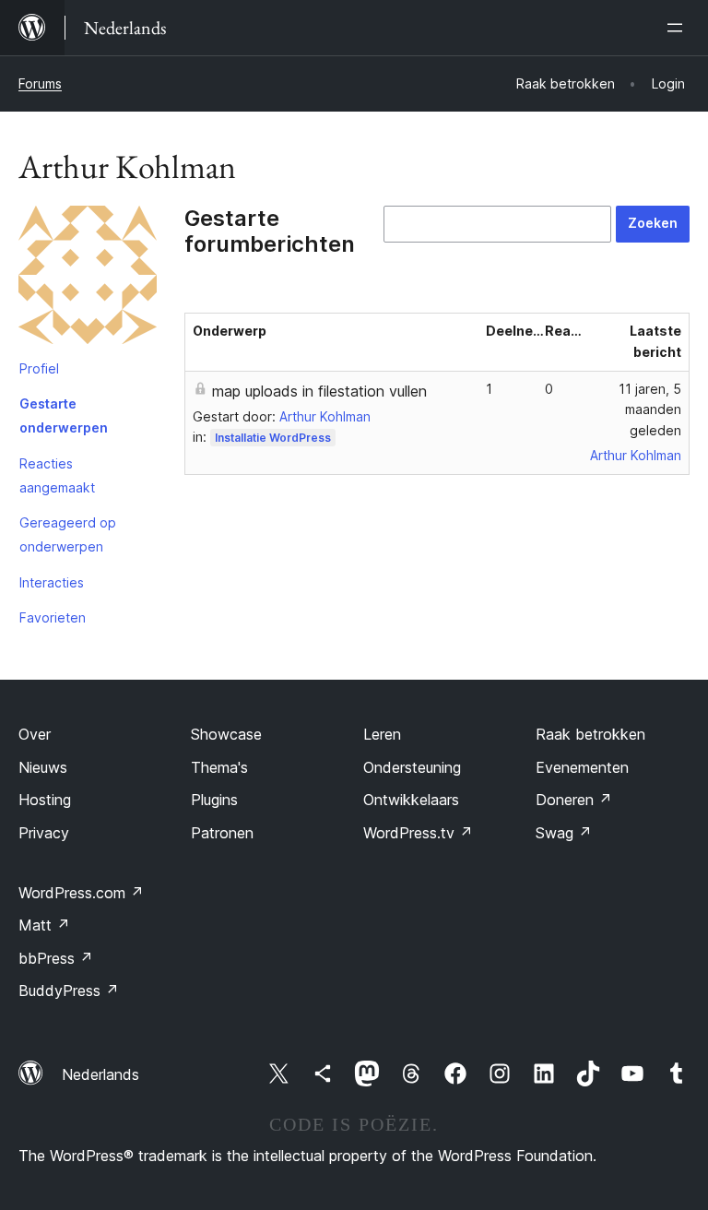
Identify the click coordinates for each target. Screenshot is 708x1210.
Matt (44, 925)
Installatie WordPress (273, 438)
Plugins (214, 799)
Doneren (574, 799)
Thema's (219, 767)
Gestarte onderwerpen (63, 415)
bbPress (55, 958)
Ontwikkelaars (411, 799)
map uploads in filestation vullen (319, 391)
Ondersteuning (412, 767)
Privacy (43, 833)
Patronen (222, 833)
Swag (564, 833)
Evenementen (582, 767)
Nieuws (42, 767)
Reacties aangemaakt (57, 475)
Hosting (44, 799)
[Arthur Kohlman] (87, 278)
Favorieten (52, 617)
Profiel (39, 368)
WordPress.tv (418, 833)
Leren (382, 734)
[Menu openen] (678, 27)
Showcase (226, 734)
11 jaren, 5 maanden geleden (650, 410)
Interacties (51, 582)
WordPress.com (81, 893)
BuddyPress (68, 990)
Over (34, 734)
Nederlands (100, 1074)
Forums (40, 83)
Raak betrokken (590, 734)
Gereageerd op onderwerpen (67, 534)
